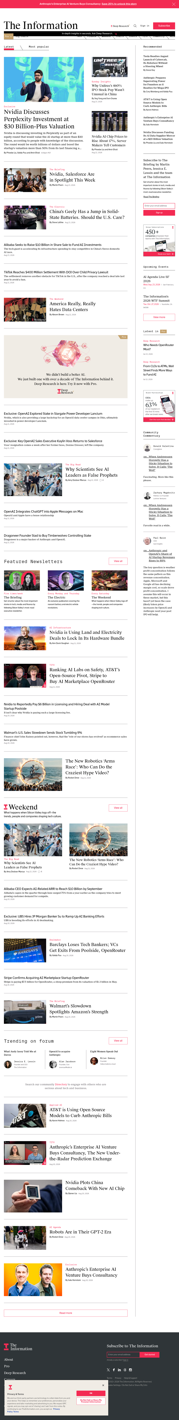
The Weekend (56, 299)
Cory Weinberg (152, 92)
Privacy (118, 1378)
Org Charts (22, 36)
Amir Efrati (35, 153)
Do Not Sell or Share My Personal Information (91, 1401)
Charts (120, 36)
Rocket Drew (73, 778)
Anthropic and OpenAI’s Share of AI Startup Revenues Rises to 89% (159, 555)
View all (118, 561)
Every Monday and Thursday (63, 593)
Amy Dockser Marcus (77, 480)
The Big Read (73, 464)
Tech (79, 36)
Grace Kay (150, 70)
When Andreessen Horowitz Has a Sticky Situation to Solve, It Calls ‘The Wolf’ (158, 463)
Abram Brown (58, 315)
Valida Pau (21, 153)
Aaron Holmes (58, 1121)
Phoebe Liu (11, 153)
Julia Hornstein (74, 1280)
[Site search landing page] (135, 25)
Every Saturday (100, 593)
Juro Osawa (112, 99)
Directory (61, 1084)
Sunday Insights (101, 81)
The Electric (57, 207)
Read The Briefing (151, 197)
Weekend (106, 36)
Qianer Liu (72, 1194)
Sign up (159, 213)
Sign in (144, 25)
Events (133, 36)
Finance (91, 36)
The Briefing (57, 169)
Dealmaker (55, 940)
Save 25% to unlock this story (119, 4)
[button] (174, 4)
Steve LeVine (57, 222)
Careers (9, 1379)
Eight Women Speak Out (104, 1051)
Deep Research (151, 341)
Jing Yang (98, 99)
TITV (145, 36)
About (8, 1360)
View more (159, 317)
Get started (150, 1355)
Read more (65, 1313)
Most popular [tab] (39, 46)
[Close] (103, 1385)
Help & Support (130, 1378)
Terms (109, 1378)
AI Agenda (55, 1227)
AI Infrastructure (60, 627)
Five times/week (13, 593)
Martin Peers (57, 185)
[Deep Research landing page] (120, 25)
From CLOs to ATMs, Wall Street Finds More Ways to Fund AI (158, 370)
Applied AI (56, 1105)
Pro (7, 1366)
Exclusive (9, 106)
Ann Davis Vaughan (60, 643)
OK (91, 1393)
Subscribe (164, 26)
